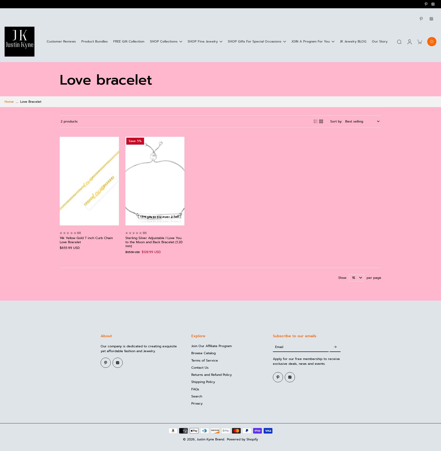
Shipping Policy (203, 382)
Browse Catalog (203, 353)
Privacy (197, 403)
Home (9, 101)
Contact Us (200, 367)
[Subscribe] (335, 347)
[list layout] (315, 121)
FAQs (195, 389)
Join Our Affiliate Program (211, 346)
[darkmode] (431, 41)
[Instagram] (433, 4)
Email (279, 347)
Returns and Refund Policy (211, 375)
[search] (399, 41)
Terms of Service (204, 360)
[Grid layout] (321, 121)
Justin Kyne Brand (210, 439)
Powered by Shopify (242, 439)
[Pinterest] (426, 4)
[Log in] (409, 42)
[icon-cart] (419, 41)
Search (196, 396)
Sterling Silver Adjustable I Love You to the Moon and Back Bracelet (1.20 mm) (153, 242)
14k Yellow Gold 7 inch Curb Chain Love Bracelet (86, 240)
